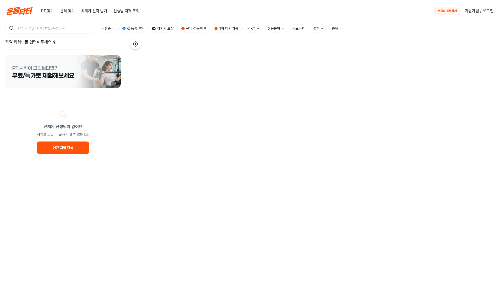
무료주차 (298, 28)
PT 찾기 (47, 11)
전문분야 (273, 28)
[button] (63, 71)
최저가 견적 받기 (94, 11)
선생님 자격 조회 (126, 11)
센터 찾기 (67, 11)
